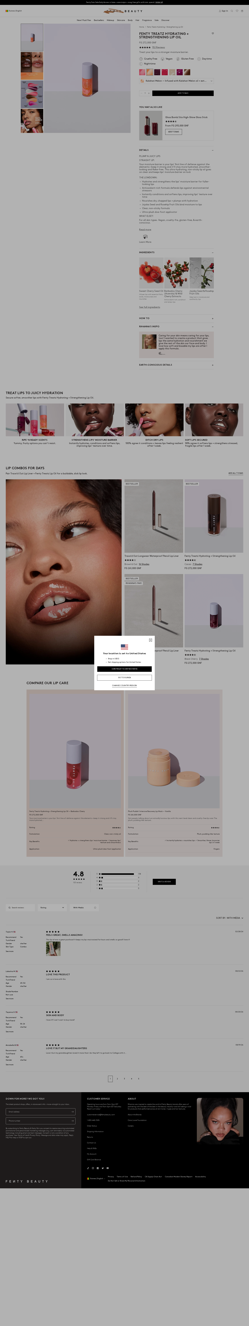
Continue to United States (124, 669)
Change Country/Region (124, 685)
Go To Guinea (124, 677)
